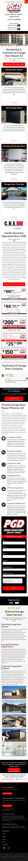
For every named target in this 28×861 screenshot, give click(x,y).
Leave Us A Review (7, 793)
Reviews (4, 839)
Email (4, 547)
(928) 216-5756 (12, 29)
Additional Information (8, 573)
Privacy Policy (5, 844)
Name (4, 540)
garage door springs (14, 651)
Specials (4, 836)
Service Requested (7, 567)
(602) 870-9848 (12, 25)
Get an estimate (19, 64)
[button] (1, 378)
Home (3, 833)
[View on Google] (3, 375)
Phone (5, 553)
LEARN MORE (19, 1)
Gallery (3, 841)
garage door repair (15, 629)
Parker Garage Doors (14, 8)
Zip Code (5, 560)
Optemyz (21, 856)
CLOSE (26, 1)
